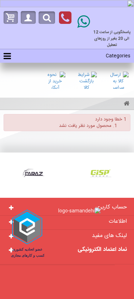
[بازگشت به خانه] (125, 104)
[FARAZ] (33, 173)
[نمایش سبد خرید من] (9, 17)
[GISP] (101, 173)
